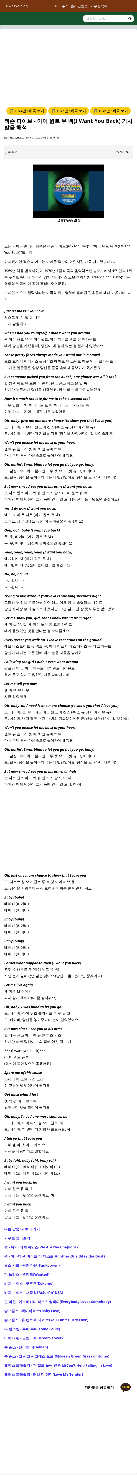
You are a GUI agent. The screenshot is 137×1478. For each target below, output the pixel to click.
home (8, 138)
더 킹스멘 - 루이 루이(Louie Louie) (32, 1328)
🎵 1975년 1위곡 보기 (68, 110)
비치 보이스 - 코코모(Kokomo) (29, 1283)
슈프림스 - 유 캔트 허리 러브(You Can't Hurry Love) (46, 1319)
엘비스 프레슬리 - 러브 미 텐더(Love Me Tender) (43, 1374)
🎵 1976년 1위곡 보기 (110, 110)
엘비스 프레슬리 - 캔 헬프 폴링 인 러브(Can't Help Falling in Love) (58, 1365)
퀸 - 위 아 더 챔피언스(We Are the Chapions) (41, 1247)
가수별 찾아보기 (17, 1238)
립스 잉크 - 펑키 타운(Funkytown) (32, 1265)
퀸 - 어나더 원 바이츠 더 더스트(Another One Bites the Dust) (54, 1256)
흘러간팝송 (79, 6)
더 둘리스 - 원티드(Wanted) (26, 1274)
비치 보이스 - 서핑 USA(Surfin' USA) (33, 1292)
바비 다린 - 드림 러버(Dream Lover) (33, 1338)
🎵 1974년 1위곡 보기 (26, 110)
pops (18, 138)
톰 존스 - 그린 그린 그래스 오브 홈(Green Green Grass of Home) (56, 1356)
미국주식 (61, 6)
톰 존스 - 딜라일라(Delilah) (26, 1347)
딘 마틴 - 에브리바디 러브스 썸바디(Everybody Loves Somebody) (57, 1301)
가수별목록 (98, 6)
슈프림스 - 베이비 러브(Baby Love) (32, 1310)
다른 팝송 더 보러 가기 (22, 1228)
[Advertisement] (68, 67)
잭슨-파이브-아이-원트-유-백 (42, 138)
